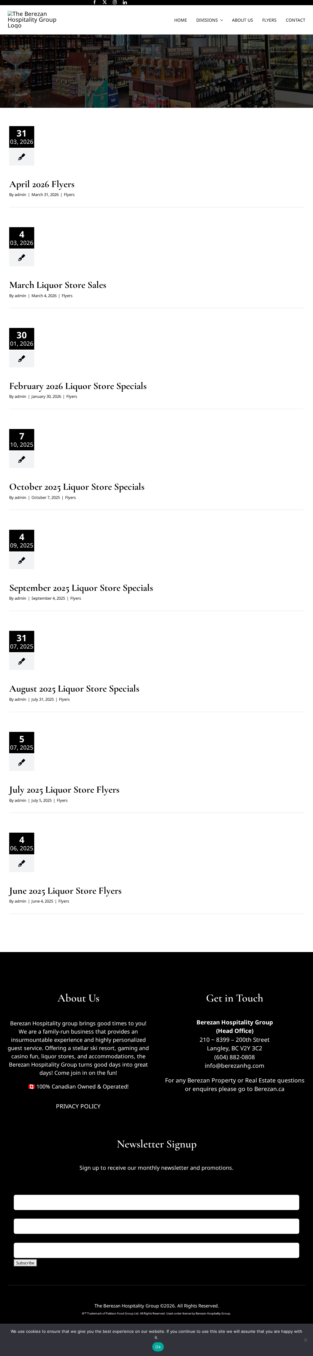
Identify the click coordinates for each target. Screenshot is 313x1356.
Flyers (69, 194)
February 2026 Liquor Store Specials (78, 386)
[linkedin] (125, 2)
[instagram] (115, 2)
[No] (305, 1340)
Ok (158, 1346)
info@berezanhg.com (234, 1066)
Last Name (28, 1238)
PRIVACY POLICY (78, 1106)
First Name (29, 1214)
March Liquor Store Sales (57, 285)
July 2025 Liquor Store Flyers (64, 789)
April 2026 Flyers (42, 184)
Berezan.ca (269, 1089)
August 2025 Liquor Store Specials (74, 688)
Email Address (35, 1190)
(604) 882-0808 (234, 1057)
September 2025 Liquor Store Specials (81, 588)
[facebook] (95, 2)
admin (20, 194)
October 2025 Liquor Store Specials (77, 487)
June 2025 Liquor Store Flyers (65, 890)
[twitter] (105, 2)
